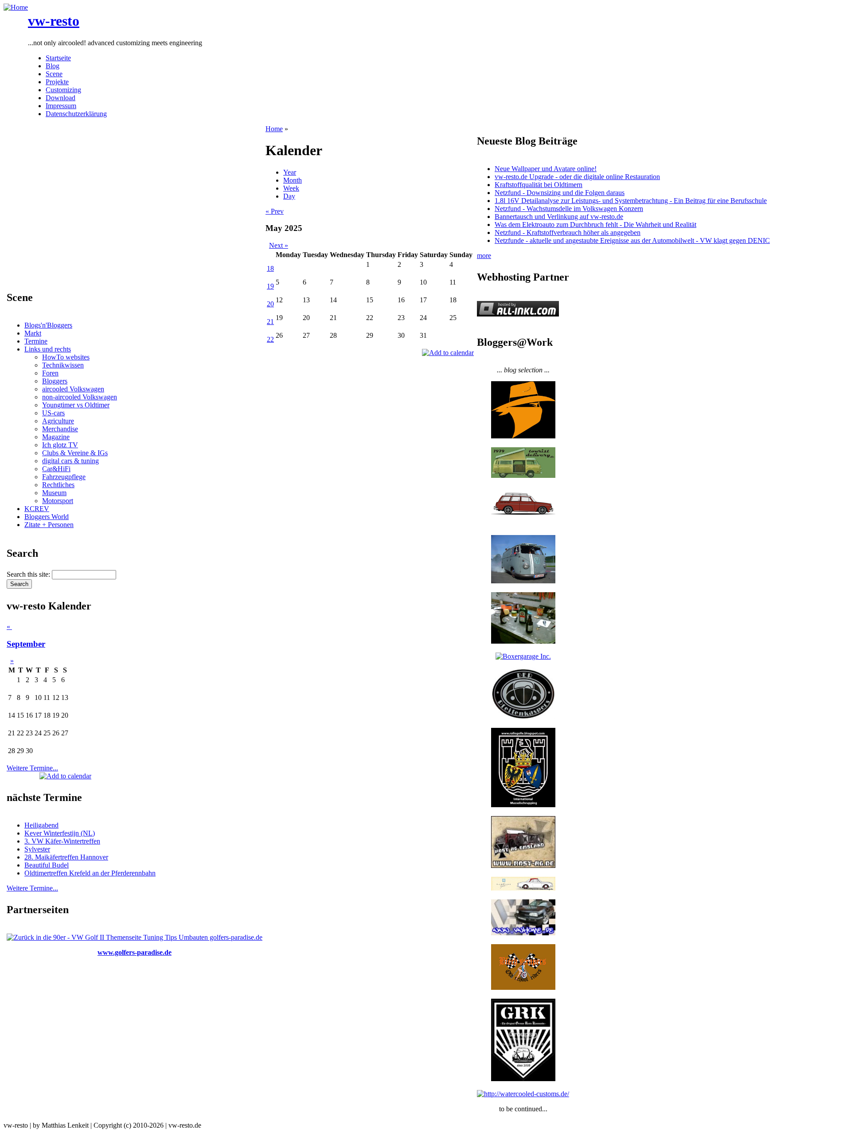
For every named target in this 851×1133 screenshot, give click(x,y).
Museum (54, 492)
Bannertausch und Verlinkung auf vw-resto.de (559, 216)
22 (270, 339)
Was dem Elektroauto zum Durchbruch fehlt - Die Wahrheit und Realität (595, 224)
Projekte (57, 82)
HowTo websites (66, 357)
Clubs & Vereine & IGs (75, 453)
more (484, 255)
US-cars (53, 413)
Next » (278, 245)
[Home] (16, 7)
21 (270, 321)
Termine (35, 341)
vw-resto (53, 21)
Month (292, 180)
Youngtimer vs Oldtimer (75, 405)
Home (274, 129)
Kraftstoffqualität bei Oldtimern (538, 184)
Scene (54, 74)
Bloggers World (46, 516)
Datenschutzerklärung (76, 113)
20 (270, 304)
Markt (32, 333)
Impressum (61, 105)
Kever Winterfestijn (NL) (59, 833)
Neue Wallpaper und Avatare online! (546, 168)
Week (291, 188)
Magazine (56, 437)
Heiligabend (41, 825)
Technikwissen (63, 365)
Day (289, 196)
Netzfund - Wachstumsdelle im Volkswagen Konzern (569, 208)
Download (60, 98)
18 (270, 268)
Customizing (63, 90)
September (26, 644)
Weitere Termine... (32, 768)
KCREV (36, 508)
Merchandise (60, 429)
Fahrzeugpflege (64, 477)
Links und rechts (47, 349)
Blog (52, 66)
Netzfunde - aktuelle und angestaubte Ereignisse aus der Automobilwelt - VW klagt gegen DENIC (632, 240)
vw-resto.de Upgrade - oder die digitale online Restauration (577, 176)
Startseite (58, 58)
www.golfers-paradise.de (135, 952)
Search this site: (29, 574)
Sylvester (37, 849)
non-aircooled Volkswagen (79, 397)
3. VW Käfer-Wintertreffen (62, 841)
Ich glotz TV (60, 445)
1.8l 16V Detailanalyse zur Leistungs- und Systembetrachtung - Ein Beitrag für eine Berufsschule (631, 200)
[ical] (65, 776)
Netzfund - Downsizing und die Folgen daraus (560, 192)
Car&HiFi (56, 469)
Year (289, 172)
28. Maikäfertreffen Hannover (66, 857)
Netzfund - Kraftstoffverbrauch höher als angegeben (567, 232)
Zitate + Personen (49, 524)
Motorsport (57, 500)
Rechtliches (58, 484)
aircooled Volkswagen (73, 389)
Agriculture (58, 421)
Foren (50, 373)
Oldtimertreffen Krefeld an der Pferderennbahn (90, 873)
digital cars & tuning (70, 461)
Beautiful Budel (46, 865)
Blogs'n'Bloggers (48, 325)
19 (270, 286)
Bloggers (54, 381)
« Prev (274, 211)
